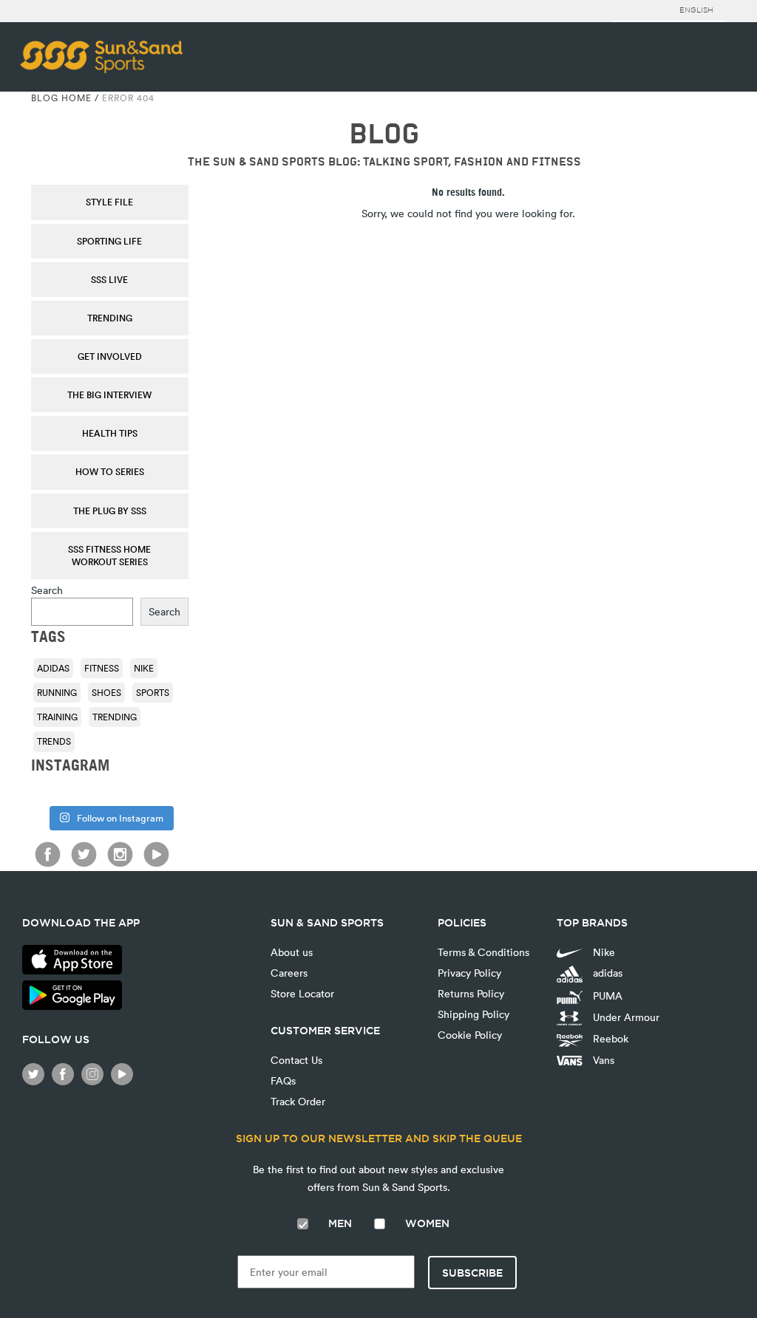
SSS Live (109, 279)
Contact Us (296, 1060)
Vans (602, 1060)
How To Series (109, 471)
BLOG (384, 134)
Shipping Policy (473, 1014)
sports (152, 692)
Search (47, 590)
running (57, 692)
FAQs (283, 1080)
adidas (53, 668)
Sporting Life (109, 240)
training (57, 716)
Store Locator (302, 993)
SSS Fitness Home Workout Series (109, 555)
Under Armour (624, 1017)
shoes (106, 692)
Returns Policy (471, 993)
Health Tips (110, 433)
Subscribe (472, 1273)
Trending (109, 317)
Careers (289, 973)
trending (114, 716)
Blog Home (61, 97)
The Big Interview (109, 394)
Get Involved (110, 356)
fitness (101, 668)
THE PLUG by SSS (109, 510)
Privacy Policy (469, 973)
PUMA (606, 995)
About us (292, 952)
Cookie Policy (470, 1035)
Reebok (609, 1038)
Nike (144, 668)
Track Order (298, 1101)
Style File (109, 201)
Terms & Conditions (483, 952)
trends (54, 741)
